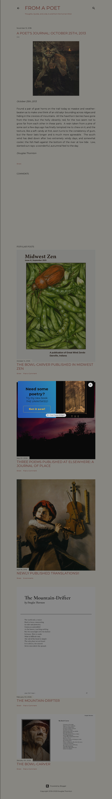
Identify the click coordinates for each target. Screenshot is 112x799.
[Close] (90, 385)
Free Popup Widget (57, 415)
